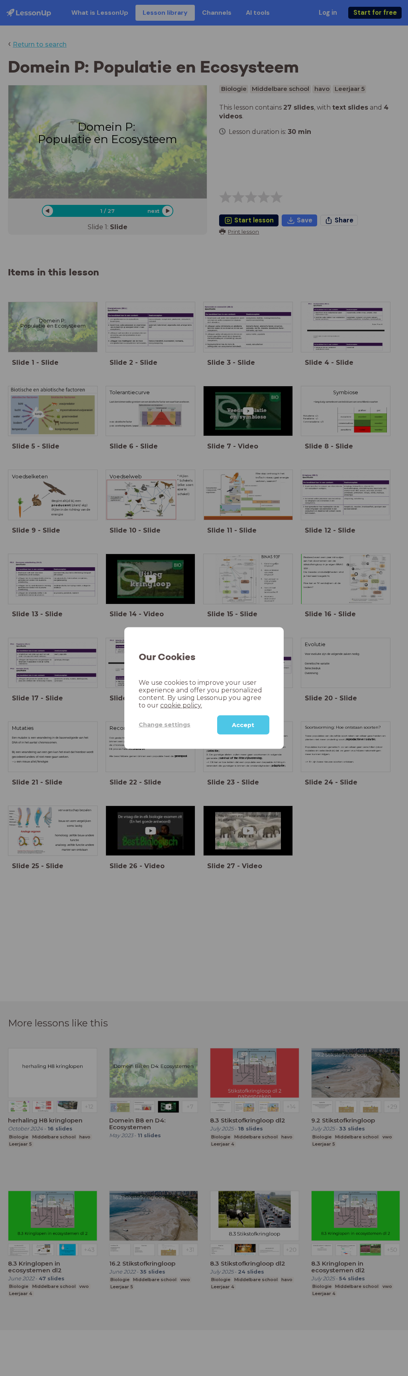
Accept (243, 724)
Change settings (164, 724)
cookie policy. (181, 705)
